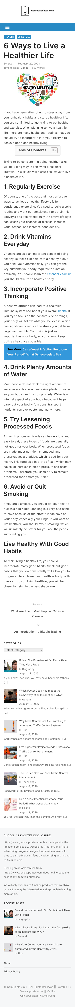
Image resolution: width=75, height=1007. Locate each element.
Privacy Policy (12, 971)
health (62, 311)
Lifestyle (24, 37)
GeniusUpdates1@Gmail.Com (37, 995)
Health (9, 37)
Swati (10, 63)
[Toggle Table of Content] (52, 150)
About (7, 963)
